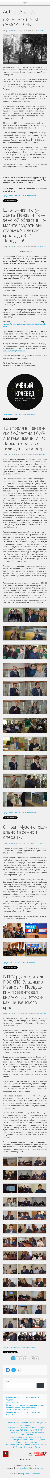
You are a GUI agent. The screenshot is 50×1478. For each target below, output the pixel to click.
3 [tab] (26, 1459)
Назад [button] (6, 1453)
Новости (41, 31)
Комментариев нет (28, 196)
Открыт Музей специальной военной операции (25, 832)
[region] (25, 1454)
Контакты (28, 1447)
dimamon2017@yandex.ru (14, 351)
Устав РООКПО (36, 1430)
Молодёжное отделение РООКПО (22, 1427)
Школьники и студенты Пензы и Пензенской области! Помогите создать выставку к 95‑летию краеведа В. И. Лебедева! (24, 225)
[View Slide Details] (12, 1454)
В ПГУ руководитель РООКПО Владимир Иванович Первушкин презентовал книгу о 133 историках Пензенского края (23, 992)
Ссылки (18, 1442)
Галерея (41, 1427)
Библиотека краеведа (35, 1432)
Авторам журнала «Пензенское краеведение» (26, 1439)
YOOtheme (24, 1468)
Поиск (8, 1381)
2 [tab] (23, 1459)
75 (33, 1358)
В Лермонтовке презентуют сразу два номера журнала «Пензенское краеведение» (25, 1406)
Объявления (41, 247)
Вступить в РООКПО (18, 1430)
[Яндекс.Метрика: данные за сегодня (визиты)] (36, 1468)
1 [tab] (20, 1459)
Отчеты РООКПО (16, 1432)
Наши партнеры (30, 1442)
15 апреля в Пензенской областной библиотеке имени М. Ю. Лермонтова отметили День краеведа (24, 438)
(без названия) (12, 1402)
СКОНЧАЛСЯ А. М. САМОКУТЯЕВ (21, 22)
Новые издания (26, 1435)
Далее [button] (44, 1453)
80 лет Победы (36, 1422)
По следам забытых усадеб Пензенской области (26, 1444)
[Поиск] (40, 1385)
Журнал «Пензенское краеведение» (26, 1437)
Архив (37, 1447)
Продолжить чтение (11, 196)
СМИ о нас (17, 1447)
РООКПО (11, 31)
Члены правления (26, 1425)
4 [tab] (29, 1459)
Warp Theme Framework (30, 1474)
